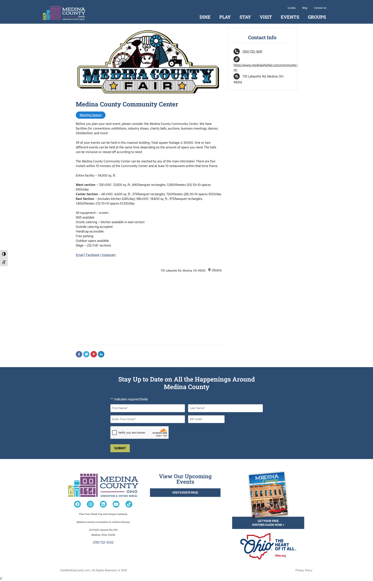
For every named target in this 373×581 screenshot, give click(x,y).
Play (225, 17)
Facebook (92, 254)
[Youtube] (116, 504)
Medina (216, 270)
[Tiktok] (128, 504)
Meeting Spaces (91, 115)
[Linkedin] (103, 504)
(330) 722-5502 (103, 542)
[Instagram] (90, 504)
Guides (292, 8)
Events (290, 17)
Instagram (109, 254)
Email (80, 254)
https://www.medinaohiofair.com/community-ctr (266, 67)
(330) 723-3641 (252, 51)
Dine (205, 17)
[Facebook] (77, 504)
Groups (317, 17)
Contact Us (320, 8)
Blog (304, 8)
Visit (266, 17)
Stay (245, 17)
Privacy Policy (303, 570)
